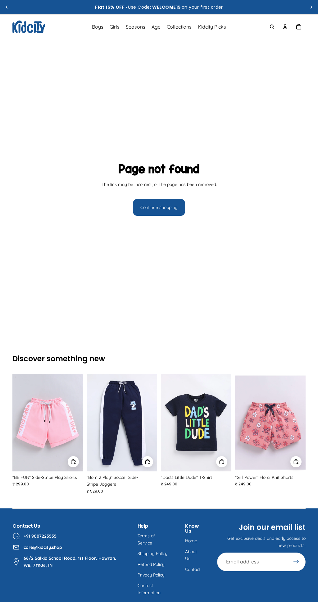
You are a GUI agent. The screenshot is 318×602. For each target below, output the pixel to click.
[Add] (73, 461)
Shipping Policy (152, 553)
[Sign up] (296, 561)
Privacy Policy (151, 575)
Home (191, 541)
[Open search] (272, 27)
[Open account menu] (285, 27)
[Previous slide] (7, 7)
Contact (193, 569)
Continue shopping (159, 207)
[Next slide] (311, 7)
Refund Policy (151, 564)
